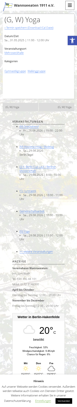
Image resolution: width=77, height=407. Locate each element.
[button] (72, 40)
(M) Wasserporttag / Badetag (37, 146)
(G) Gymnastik (28, 191)
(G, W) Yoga (12, 107)
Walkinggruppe (36, 71)
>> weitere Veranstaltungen (36, 251)
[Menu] (69, 5)
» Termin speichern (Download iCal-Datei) (28, 27)
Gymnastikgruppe (15, 71)
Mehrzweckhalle (14, 52)
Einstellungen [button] (43, 401)
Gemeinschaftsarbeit (32, 211)
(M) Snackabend (29, 126)
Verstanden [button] (64, 401)
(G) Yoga (25, 231)
